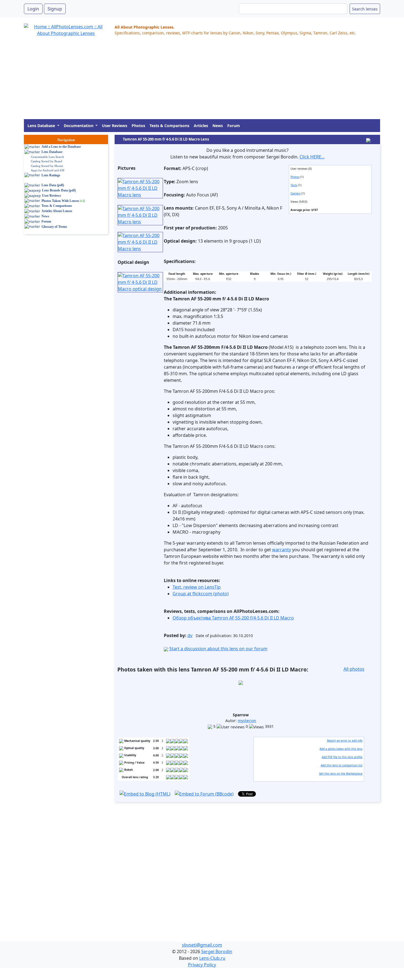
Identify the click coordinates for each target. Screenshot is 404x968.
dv (189, 635)
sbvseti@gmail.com (202, 945)
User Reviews (114, 125)
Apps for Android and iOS (47, 170)
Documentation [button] (79, 125)
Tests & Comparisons (169, 125)
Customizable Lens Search (47, 156)
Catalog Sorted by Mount (47, 166)
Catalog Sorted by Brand (46, 161)
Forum (233, 125)
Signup (55, 9)
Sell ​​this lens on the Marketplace (341, 773)
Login (33, 9)
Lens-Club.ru (212, 958)
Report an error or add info (345, 740)
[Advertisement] (189, 80)
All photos (354, 669)
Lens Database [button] (41, 125)
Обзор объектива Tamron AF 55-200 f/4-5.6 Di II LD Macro (233, 618)
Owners (295, 193)
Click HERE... (312, 157)
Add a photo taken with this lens (341, 749)
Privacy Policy (202, 965)
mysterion (247, 720)
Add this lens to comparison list (342, 765)
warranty (281, 550)
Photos (138, 125)
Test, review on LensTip (197, 587)
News (217, 125)
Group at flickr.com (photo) (201, 594)
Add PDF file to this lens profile (342, 757)
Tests (293, 185)
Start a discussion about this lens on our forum (218, 649)
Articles (201, 125)
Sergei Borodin (216, 951)
